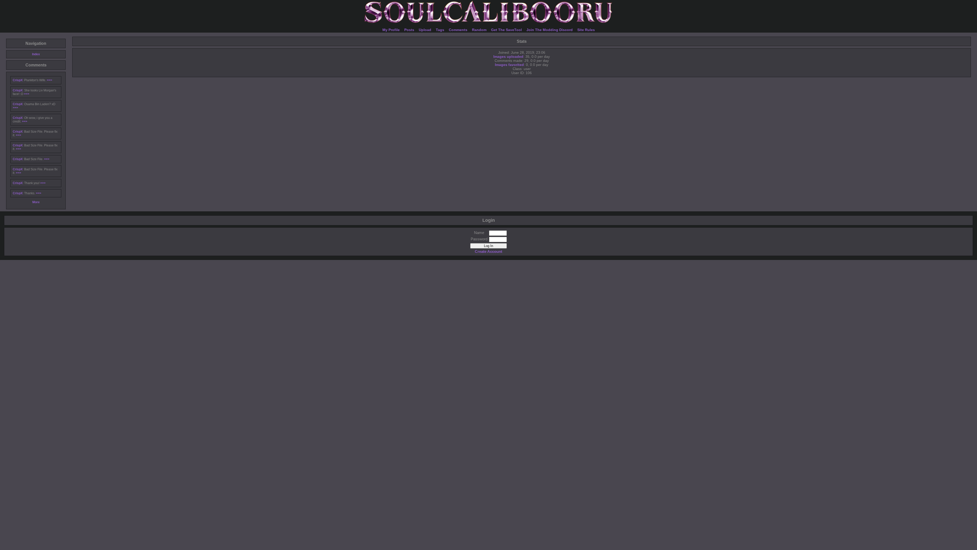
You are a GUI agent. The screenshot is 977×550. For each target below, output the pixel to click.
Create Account (488, 251)
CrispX (18, 80)
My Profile (391, 30)
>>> (49, 80)
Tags (440, 30)
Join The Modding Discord (549, 30)
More (36, 202)
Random (479, 30)
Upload (425, 30)
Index (36, 54)
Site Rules (586, 30)
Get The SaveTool (506, 30)
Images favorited (509, 65)
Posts (409, 30)
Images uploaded (508, 56)
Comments (458, 30)
